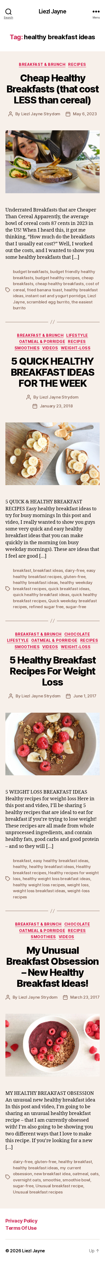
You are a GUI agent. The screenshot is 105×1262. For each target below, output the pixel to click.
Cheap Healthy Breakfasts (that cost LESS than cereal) (52, 89)
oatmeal (80, 1173)
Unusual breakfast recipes (38, 1192)
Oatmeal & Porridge (42, 341)
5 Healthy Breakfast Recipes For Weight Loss (52, 671)
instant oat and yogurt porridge (55, 295)
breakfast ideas (48, 570)
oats (94, 1173)
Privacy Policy (21, 1221)
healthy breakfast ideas (35, 582)
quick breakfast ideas (68, 588)
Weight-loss (76, 348)
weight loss (78, 884)
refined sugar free (46, 606)
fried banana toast (44, 289)
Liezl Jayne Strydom (40, 113)
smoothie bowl (76, 1179)
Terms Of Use (20, 1228)
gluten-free (74, 576)
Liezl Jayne (52, 11)
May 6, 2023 (85, 113)
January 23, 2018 (56, 405)
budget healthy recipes (57, 277)
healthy (20, 866)
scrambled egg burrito (48, 301)
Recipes (77, 64)
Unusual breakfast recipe (59, 1185)
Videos (50, 348)
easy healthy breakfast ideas (60, 860)
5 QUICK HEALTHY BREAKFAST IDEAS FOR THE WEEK (52, 372)
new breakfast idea (52, 1173)
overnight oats (27, 1179)
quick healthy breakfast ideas (41, 594)
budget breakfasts (30, 271)
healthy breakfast (75, 1161)
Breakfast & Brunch (42, 64)
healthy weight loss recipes (39, 884)
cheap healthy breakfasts (59, 283)
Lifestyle (77, 335)
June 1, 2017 (84, 695)
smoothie (52, 1179)
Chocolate (77, 634)
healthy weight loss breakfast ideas (56, 878)
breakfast (22, 570)
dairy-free (74, 570)
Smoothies (27, 348)
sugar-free (76, 606)
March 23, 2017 (84, 997)
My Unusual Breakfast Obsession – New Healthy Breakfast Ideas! (52, 966)
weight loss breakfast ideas (39, 890)
